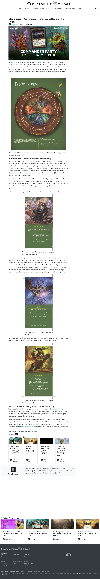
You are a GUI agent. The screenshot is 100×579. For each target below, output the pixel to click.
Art (2, 554)
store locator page (29, 427)
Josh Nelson (14, 24)
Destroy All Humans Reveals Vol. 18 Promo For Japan (30, 450)
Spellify (80, 8)
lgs (32, 431)
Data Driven (4, 563)
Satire (47, 8)
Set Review (27, 559)
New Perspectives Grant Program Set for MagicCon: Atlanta (62, 533)
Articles (36, 8)
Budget (3, 557)
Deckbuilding (4, 565)
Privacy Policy (37, 571)
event (29, 431)
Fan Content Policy (38, 573)
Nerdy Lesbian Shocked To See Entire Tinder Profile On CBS (12, 533)
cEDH (42, 8)
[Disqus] (38, 496)
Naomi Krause (9, 539)
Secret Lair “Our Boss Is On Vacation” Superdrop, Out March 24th (61, 451)
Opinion (14, 559)
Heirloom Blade (56, 409)
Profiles (14, 563)
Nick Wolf (58, 539)
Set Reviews (27, 8)
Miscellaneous (16, 554)
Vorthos (26, 565)
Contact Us (29, 571)
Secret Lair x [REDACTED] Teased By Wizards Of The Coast (45, 450)
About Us (23, 571)
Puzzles (14, 565)
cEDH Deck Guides (69, 8)
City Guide (3, 561)
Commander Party (23, 431)
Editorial (3, 567)
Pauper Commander (17, 561)
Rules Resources (28, 554)
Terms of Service (45, 571)
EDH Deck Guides (57, 8)
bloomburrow (15, 431)
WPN (35, 431)
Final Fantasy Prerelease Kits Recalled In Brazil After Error (15, 450)
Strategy (26, 561)
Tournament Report (28, 563)
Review (14, 567)
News (19, 8)
